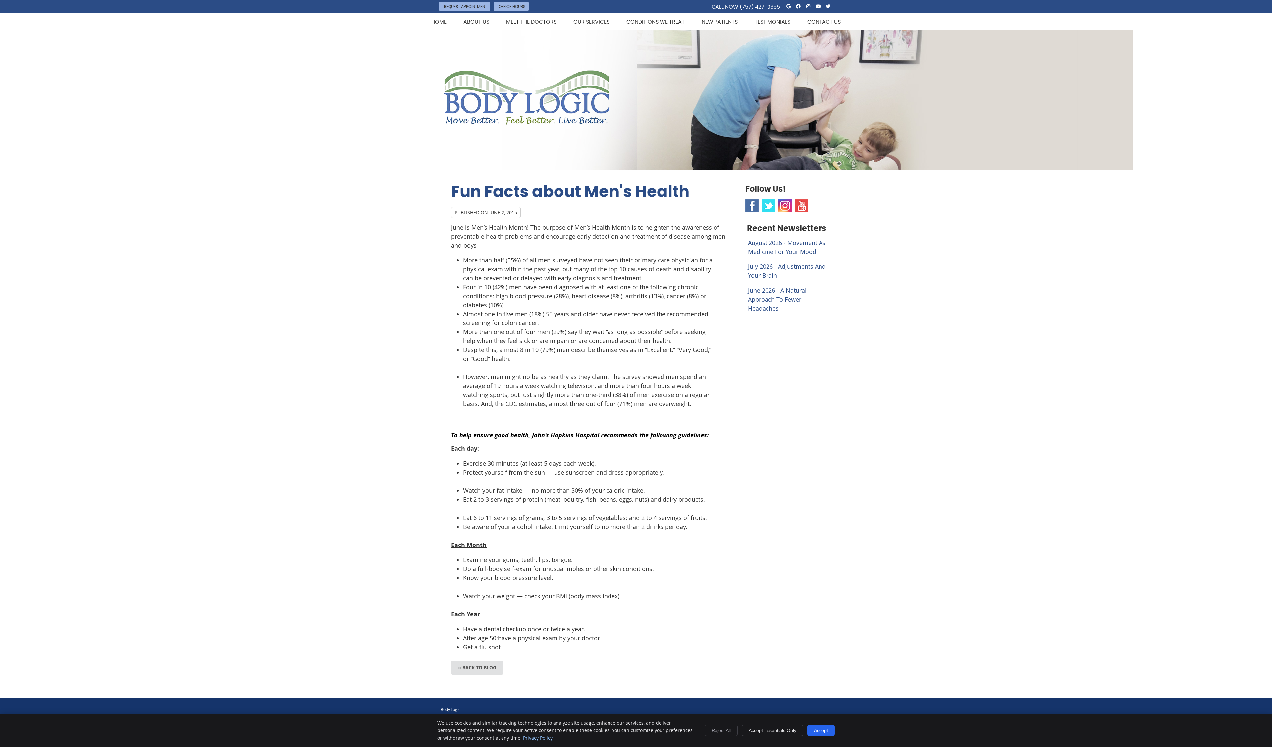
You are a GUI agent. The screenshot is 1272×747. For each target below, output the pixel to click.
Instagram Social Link (785, 205)
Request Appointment (465, 7)
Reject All (721, 730)
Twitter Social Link (768, 205)
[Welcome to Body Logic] (527, 122)
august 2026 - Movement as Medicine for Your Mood (786, 247)
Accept (821, 730)
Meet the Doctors (531, 22)
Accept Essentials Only (772, 730)
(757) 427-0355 (760, 7)
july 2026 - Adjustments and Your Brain (787, 270)
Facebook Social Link (752, 205)
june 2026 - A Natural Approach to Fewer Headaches (777, 299)
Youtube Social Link (801, 205)
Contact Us (824, 22)
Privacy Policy (538, 738)
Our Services (591, 22)
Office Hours (512, 7)
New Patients (720, 22)
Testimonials (772, 22)
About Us (476, 22)
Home (439, 22)
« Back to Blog (477, 667)
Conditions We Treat (655, 22)
